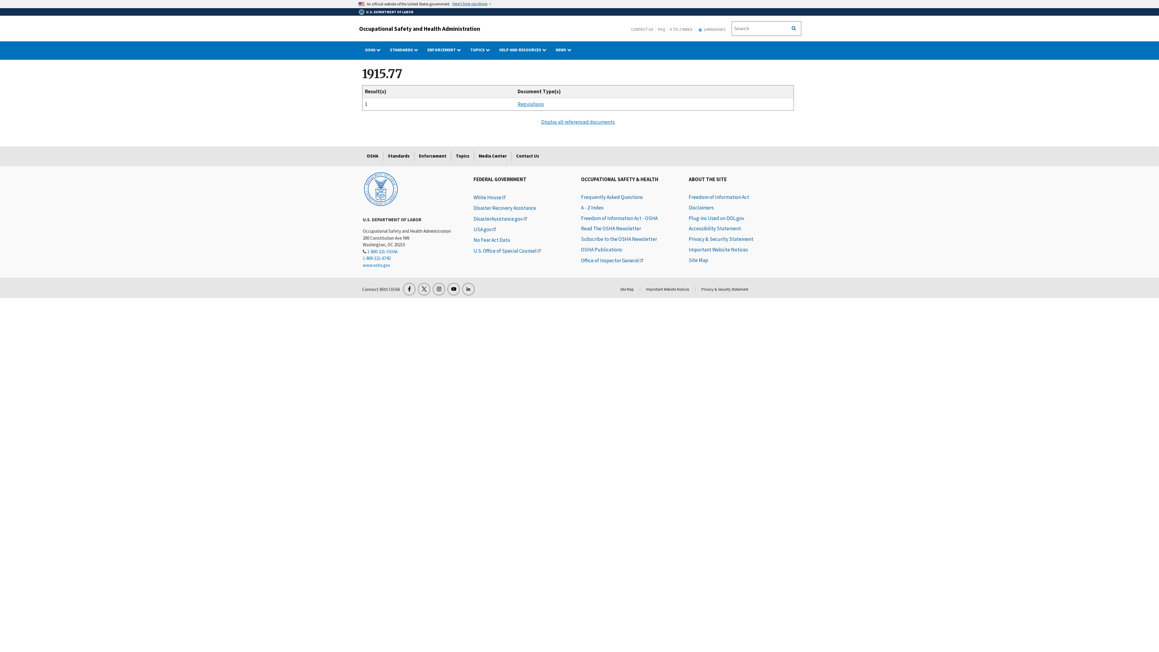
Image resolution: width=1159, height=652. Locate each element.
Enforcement (442, 50)
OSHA (370, 50)
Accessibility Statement (715, 228)
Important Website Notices (718, 249)
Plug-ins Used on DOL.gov (716, 218)
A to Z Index (681, 29)
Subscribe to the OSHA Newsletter (619, 239)
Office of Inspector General (610, 260)
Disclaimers (701, 207)
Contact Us (642, 29)
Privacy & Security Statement (721, 239)
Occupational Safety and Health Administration (419, 28)
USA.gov (483, 229)
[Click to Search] (794, 28)
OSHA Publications (601, 249)
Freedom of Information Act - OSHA (619, 218)
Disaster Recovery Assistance (505, 208)
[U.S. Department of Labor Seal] (381, 189)
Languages (714, 29)
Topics (478, 50)
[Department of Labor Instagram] (439, 289)
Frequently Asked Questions (612, 197)
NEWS (561, 50)
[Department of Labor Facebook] (409, 289)
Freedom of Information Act (719, 197)
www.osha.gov (376, 265)
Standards (402, 50)
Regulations (531, 104)
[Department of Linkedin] (468, 289)
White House (487, 197)
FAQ (661, 29)
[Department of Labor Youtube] (453, 289)
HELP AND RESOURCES (520, 50)
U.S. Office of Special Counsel (505, 251)
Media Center (493, 156)
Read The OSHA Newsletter (611, 228)
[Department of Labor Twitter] (424, 289)
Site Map (698, 260)
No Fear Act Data (492, 240)
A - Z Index (592, 207)
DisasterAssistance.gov (498, 219)
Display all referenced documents (578, 122)
